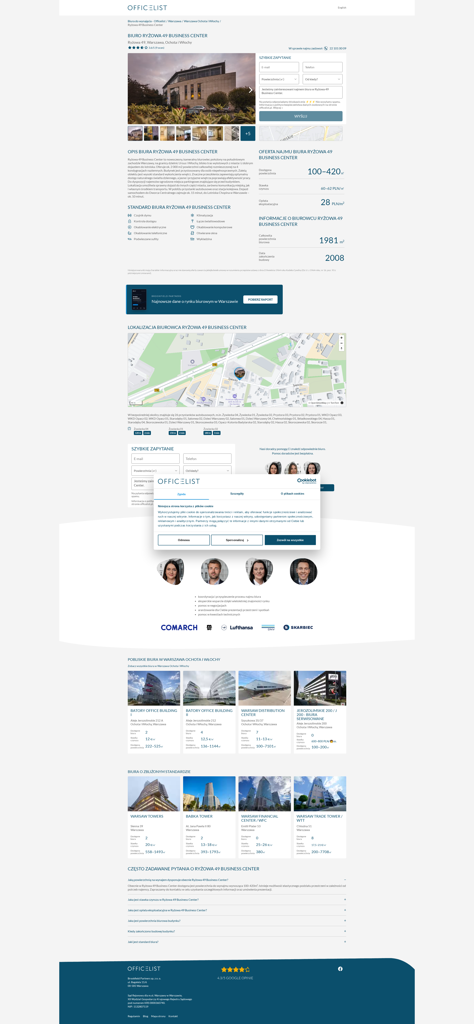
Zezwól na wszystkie (290, 540)
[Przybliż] (341, 337)
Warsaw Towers (147, 816)
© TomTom (333, 402)
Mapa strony (158, 1016)
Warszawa (174, 21)
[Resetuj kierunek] (341, 348)
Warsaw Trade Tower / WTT (319, 818)
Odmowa (184, 540)
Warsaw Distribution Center (263, 712)
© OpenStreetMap (317, 402)
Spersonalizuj (235, 540)
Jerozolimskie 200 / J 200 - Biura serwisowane (317, 714)
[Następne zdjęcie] (251, 90)
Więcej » (278, 107)
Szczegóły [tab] (237, 493)
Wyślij (300, 116)
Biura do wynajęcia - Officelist (147, 21)
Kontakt (173, 1016)
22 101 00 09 (338, 48)
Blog (145, 1016)
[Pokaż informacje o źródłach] (342, 403)
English (342, 7)
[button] (237, 370)
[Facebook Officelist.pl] (340, 969)
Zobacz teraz (154, 747)
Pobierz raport (260, 299)
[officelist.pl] (144, 969)
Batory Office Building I (154, 712)
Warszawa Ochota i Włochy (201, 21)
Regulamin (134, 1016)
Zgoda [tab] (181, 494)
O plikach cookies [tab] (292, 493)
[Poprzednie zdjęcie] (132, 90)
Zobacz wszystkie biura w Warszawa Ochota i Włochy (158, 665)
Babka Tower (199, 816)
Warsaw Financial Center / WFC (259, 818)
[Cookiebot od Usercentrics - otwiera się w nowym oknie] (300, 481)
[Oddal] (341, 343)
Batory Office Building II (209, 712)
